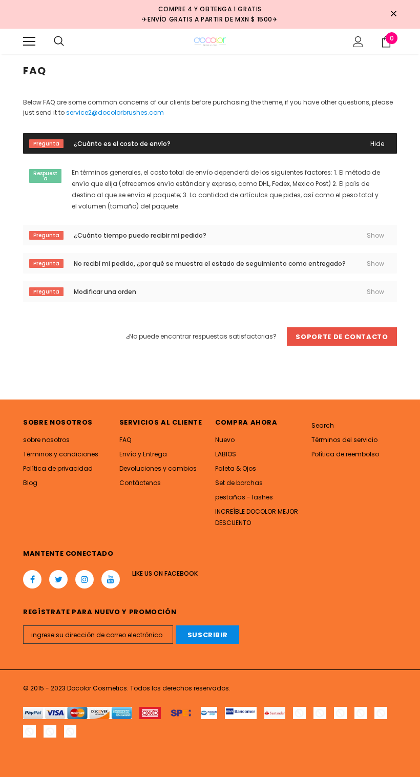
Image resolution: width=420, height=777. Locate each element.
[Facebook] (32, 579)
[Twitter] (58, 579)
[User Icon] (358, 41)
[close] (393, 14)
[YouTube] (110, 579)
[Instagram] (84, 579)
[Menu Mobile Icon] (29, 41)
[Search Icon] (59, 41)
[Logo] (210, 41)
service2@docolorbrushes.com (115, 112)
